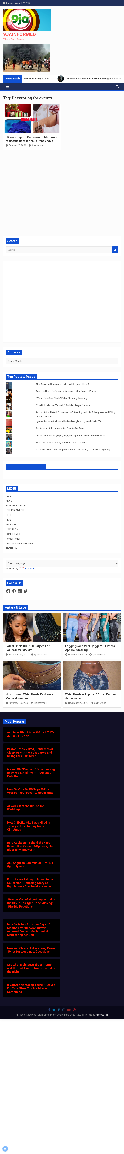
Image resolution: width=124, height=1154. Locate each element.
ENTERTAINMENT (15, 510)
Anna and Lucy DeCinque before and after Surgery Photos (66, 391)
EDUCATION (12, 529)
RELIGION (11, 524)
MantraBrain (102, 1014)
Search (115, 249)
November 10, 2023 (19, 654)
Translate (30, 568)
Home (9, 496)
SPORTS (10, 515)
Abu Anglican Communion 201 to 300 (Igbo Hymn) (62, 384)
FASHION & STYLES (16, 505)
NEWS (9, 500)
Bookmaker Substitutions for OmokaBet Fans (60, 428)
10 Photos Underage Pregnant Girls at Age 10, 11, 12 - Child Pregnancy (73, 449)
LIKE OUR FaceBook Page (25, 467)
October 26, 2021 (17, 145)
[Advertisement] (62, 192)
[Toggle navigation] (7, 86)
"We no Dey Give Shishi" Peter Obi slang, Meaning (61, 398)
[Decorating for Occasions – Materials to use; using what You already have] (32, 118)
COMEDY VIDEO (14, 534)
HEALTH (10, 519)
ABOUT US (11, 548)
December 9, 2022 (77, 654)
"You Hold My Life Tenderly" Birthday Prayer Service (63, 405)
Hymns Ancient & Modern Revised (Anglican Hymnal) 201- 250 (69, 421)
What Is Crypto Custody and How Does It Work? (61, 442)
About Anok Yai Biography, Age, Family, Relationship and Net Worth (71, 435)
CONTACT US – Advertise (19, 543)
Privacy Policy (13, 538)
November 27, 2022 (78, 703)
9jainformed (38, 145)
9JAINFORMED (19, 34)
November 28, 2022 (19, 703)
